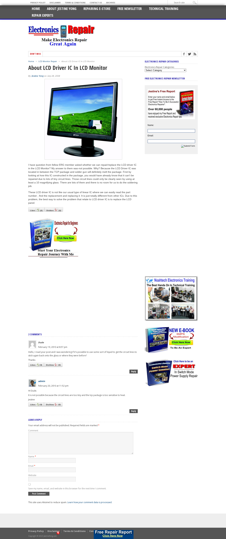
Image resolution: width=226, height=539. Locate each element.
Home (36, 8)
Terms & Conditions (75, 2)
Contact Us (96, 2)
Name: (151, 125)
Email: (151, 135)
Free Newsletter (129, 8)
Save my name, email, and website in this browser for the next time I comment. (67, 488)
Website (32, 475)
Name (32, 456)
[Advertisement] (83, 291)
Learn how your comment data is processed (89, 502)
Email (31, 465)
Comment (33, 430)
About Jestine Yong (61, 8)
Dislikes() (53, 210)
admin (41, 381)
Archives (110, 2)
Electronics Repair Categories (159, 67)
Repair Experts (42, 15)
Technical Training (163, 8)
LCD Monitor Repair (47, 61)
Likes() (36, 210)
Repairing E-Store (97, 8)
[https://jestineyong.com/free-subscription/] (113, 534)
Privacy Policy (37, 2)
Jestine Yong (37, 76)
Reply (133, 371)
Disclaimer (55, 2)
